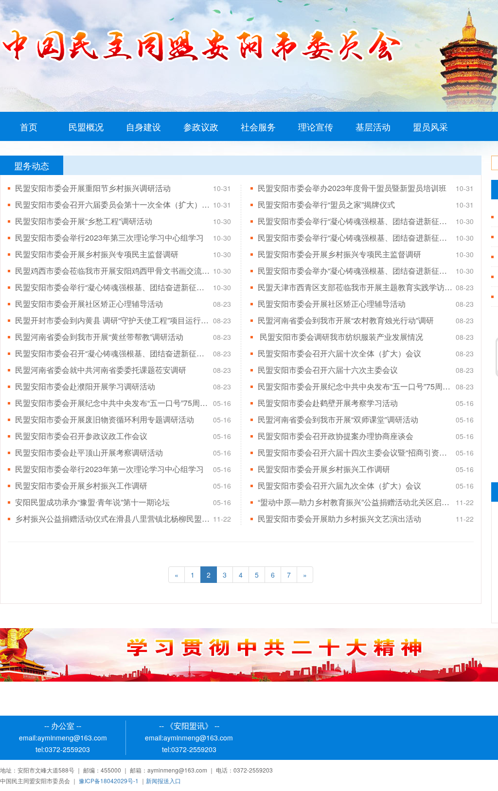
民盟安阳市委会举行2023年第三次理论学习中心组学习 (109, 237)
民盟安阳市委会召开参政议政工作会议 (81, 435)
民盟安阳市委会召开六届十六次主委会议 (328, 369)
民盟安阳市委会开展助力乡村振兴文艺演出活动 (339, 518)
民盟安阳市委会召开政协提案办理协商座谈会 (335, 435)
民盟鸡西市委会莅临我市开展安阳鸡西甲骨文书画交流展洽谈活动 (112, 270)
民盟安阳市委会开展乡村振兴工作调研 (324, 469)
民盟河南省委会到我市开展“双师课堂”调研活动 (338, 419)
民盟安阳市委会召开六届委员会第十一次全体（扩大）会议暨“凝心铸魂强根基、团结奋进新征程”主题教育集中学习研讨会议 (112, 204)
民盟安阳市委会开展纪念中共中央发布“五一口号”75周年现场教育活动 (355, 386)
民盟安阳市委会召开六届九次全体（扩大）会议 (339, 485)
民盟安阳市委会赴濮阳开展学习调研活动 (85, 386)
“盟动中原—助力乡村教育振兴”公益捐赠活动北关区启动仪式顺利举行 (355, 502)
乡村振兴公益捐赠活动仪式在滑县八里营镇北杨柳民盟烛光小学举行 (112, 518)
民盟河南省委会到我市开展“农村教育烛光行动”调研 (346, 320)
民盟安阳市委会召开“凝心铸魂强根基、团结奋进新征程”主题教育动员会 (112, 353)
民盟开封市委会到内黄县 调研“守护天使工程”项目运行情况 (112, 320)
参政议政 (200, 126)
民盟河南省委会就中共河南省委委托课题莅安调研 (100, 369)
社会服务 (258, 126)
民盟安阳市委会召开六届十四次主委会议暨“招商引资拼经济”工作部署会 (355, 452)
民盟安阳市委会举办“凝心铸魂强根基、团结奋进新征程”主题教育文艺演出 (355, 270)
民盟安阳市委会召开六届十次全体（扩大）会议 (339, 353)
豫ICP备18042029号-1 (109, 780)
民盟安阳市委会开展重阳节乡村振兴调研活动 (93, 187)
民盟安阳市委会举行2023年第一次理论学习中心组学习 (109, 469)
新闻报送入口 (163, 780)
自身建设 (143, 126)
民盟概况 (86, 126)
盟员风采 (430, 126)
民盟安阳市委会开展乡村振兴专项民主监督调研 (96, 254)
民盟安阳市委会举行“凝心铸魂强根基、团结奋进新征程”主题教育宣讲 (355, 237)
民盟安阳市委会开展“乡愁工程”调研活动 (83, 221)
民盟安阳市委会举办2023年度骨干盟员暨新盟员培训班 (352, 187)
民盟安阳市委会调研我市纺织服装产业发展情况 (340, 336)
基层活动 (373, 126)
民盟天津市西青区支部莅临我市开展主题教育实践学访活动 (355, 287)
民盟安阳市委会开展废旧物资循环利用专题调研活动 (104, 419)
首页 (28, 126)
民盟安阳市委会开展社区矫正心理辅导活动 (89, 303)
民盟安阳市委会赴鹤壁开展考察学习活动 (328, 402)
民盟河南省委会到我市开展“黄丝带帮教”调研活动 (99, 336)
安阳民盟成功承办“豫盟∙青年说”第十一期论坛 (92, 502)
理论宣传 (315, 126)
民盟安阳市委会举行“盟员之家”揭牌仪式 (326, 204)
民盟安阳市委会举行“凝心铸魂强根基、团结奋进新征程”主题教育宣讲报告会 (355, 221)
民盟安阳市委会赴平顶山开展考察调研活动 (89, 452)
